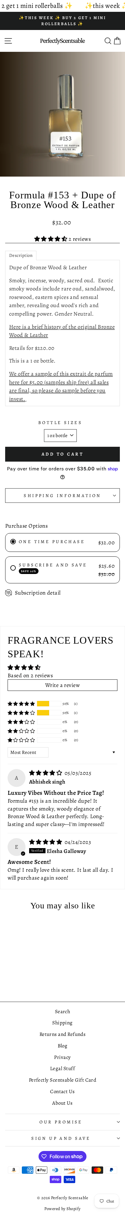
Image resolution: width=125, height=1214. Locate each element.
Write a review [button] (62, 685)
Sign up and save (61, 1138)
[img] (46, 773)
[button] (51, 239)
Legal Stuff (62, 1068)
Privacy (62, 1057)
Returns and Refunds (62, 1034)
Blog (63, 1045)
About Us (62, 1103)
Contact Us (62, 1091)
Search (62, 1011)
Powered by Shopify (62, 1209)
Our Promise (61, 1122)
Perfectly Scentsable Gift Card (62, 1079)
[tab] (20, 255)
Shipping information (62, 496)
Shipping (62, 1022)
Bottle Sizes (60, 423)
